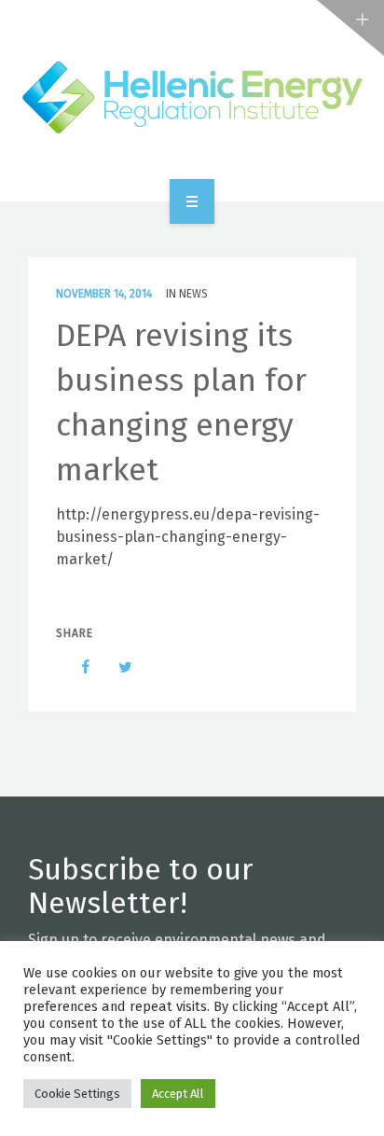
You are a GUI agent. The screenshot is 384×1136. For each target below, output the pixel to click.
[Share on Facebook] (76, 667)
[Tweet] (115, 667)
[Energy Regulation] (192, 97)
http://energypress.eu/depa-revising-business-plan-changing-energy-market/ (188, 537)
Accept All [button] (178, 1094)
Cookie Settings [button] (77, 1094)
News (193, 293)
